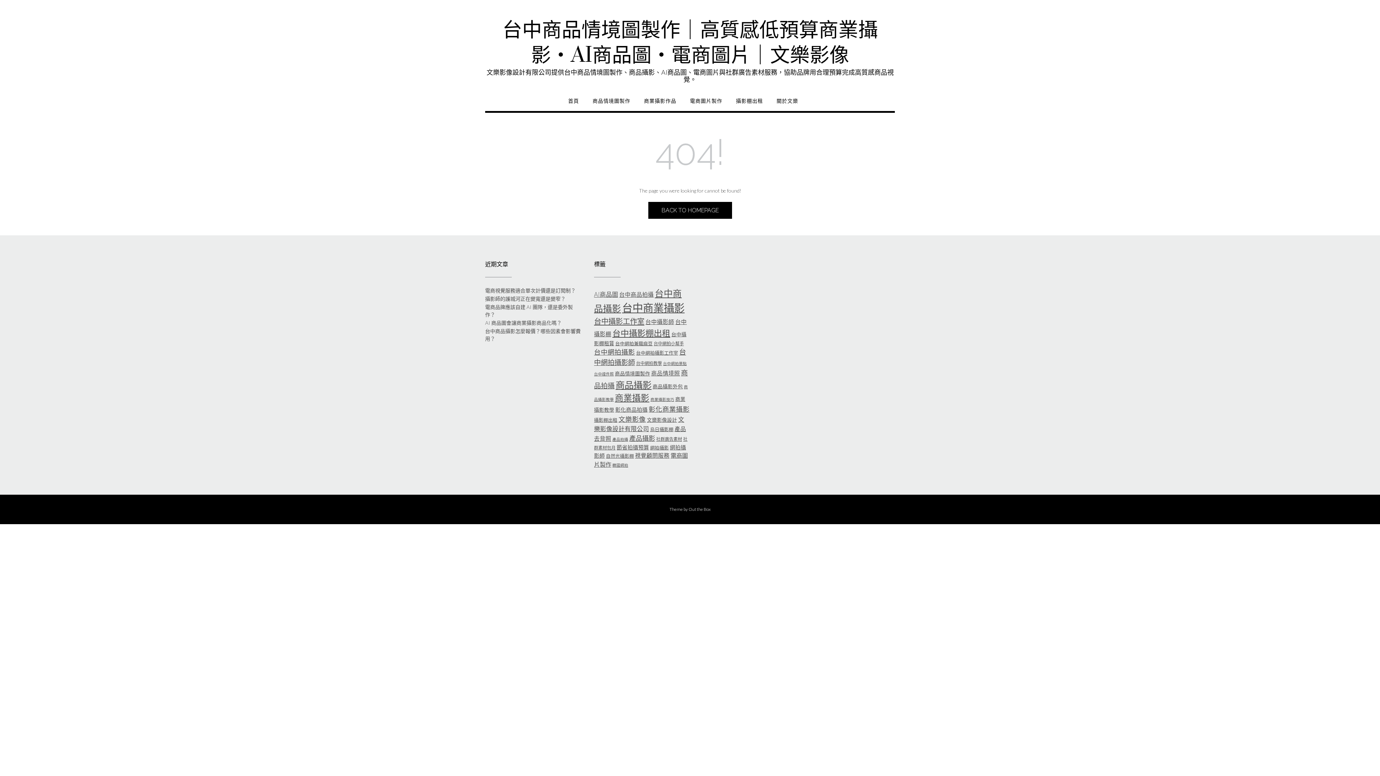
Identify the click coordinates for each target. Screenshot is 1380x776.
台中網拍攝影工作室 (657, 353)
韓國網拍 (620, 465)
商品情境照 (665, 373)
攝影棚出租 (749, 101)
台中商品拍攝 (636, 294)
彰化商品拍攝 (631, 409)
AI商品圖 (606, 294)
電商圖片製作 (706, 101)
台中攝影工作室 (619, 321)
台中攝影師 (659, 322)
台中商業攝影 (653, 307)
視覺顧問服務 (652, 455)
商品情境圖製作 (611, 101)
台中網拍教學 (649, 363)
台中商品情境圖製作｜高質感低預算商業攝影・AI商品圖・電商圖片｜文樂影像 (690, 43)
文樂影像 (632, 419)
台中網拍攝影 (614, 352)
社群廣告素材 (669, 439)
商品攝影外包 (668, 386)
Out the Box (700, 509)
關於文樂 (787, 101)
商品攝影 (634, 384)
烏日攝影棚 (661, 429)
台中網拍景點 (675, 363)
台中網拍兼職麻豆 (634, 343)
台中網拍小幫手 (669, 343)
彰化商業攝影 (669, 409)
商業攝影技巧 (662, 399)
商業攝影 (632, 398)
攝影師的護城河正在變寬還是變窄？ (525, 299)
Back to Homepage (690, 210)
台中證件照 (604, 373)
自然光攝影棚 (620, 456)
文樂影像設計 (662, 420)
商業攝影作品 (660, 101)
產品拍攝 (620, 439)
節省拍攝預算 (633, 447)
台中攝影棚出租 (641, 333)
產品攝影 (642, 438)
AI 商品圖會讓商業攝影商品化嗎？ (523, 323)
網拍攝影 (659, 448)
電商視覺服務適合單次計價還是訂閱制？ (530, 290)
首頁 (573, 101)
